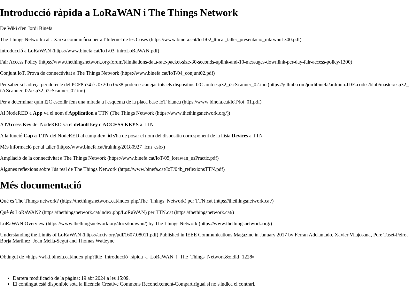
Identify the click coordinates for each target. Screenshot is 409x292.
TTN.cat (203, 201)
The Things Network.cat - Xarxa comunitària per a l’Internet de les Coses (74, 39)
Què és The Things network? (29, 201)
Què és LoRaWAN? (20, 212)
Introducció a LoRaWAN (25, 50)
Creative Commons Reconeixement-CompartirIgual (153, 284)
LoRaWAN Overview (22, 223)
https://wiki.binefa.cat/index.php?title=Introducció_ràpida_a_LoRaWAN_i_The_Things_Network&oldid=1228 (140, 256)
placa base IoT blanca (159, 101)
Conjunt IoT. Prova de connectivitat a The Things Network (59, 73)
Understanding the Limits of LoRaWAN (40, 234)
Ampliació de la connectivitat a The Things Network (53, 158)
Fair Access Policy (18, 62)
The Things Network (133, 113)
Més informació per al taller (27, 147)
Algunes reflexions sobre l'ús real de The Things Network (58, 169)
